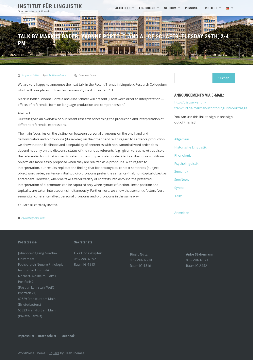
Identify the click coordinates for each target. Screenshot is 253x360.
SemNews (181, 179)
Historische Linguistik (190, 147)
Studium (170, 8)
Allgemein (181, 139)
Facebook (67, 336)
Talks (42, 218)
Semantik (181, 171)
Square (54, 353)
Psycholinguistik (30, 218)
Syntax (179, 188)
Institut (211, 8)
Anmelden (181, 213)
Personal (192, 8)
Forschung (147, 8)
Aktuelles (122, 8)
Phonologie (183, 155)
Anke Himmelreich (56, 75)
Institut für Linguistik (50, 6)
